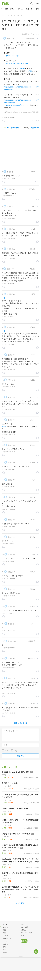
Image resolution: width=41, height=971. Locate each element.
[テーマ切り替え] (24, 941)
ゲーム (20, 9)
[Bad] (37, 121)
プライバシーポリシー (27, 933)
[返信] (3, 121)
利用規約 (23, 930)
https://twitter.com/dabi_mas (16, 63)
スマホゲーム (6, 775)
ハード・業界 (6, 786)
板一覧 (5, 952)
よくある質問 (24, 927)
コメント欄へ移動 (12, 128)
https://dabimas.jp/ (12, 55)
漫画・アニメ (10, 9)
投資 (4, 950)
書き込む (20, 755)
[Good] (33, 121)
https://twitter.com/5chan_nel (16, 105)
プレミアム (24, 924)
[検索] (31, 3)
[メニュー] (37, 3)
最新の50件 (35, 128)
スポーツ (29, 9)
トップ (5, 924)
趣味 (37, 9)
